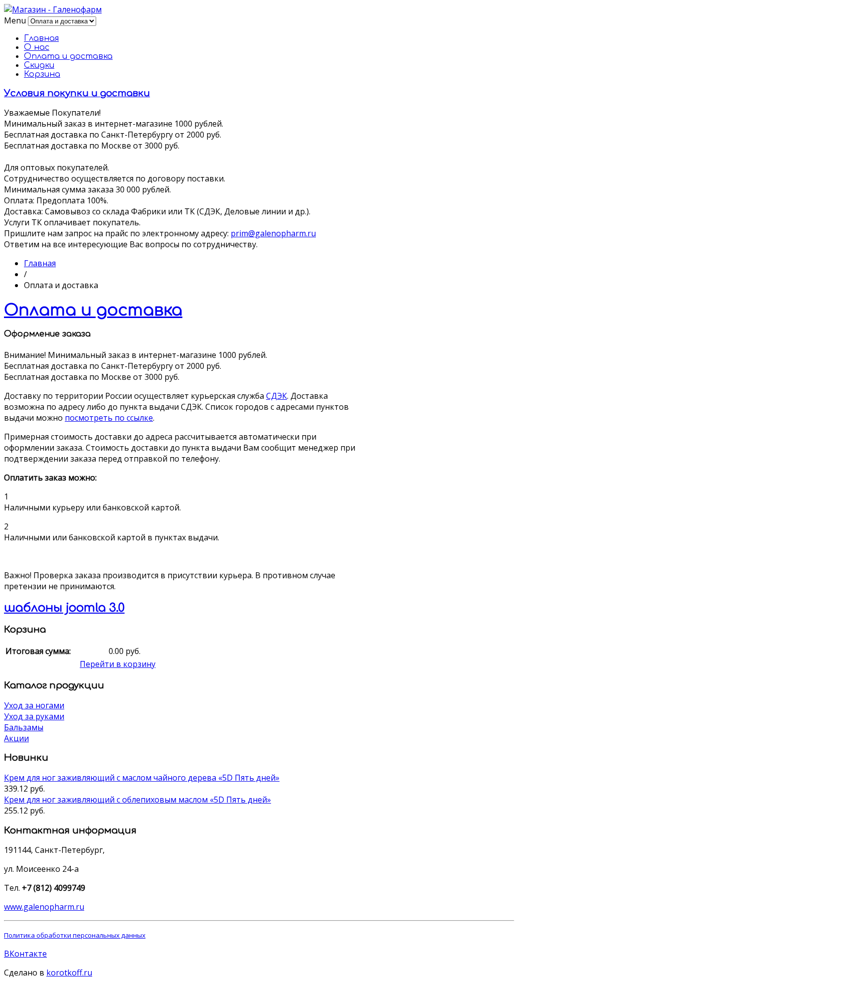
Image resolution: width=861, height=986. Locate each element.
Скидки (39, 65)
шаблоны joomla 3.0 (64, 608)
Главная (41, 38)
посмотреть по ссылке (109, 417)
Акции (16, 738)
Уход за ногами (34, 705)
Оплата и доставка (68, 56)
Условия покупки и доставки (77, 93)
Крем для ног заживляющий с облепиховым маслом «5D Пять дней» (137, 799)
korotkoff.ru (69, 972)
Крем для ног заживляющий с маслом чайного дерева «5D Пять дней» (142, 777)
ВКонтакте (25, 953)
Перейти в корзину (117, 663)
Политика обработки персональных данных (74, 935)
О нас (36, 47)
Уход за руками (34, 716)
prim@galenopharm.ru (273, 233)
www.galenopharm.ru (44, 906)
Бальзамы (23, 727)
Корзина (42, 74)
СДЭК (276, 395)
